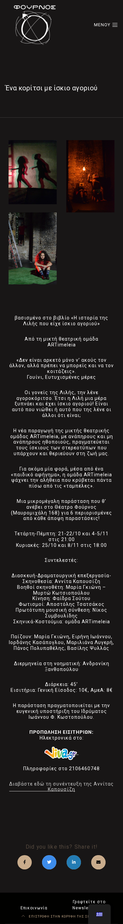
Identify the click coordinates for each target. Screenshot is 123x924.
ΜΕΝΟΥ (103, 25)
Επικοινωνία (33, 908)
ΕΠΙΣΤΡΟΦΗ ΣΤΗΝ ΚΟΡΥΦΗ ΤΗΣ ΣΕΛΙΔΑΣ (65, 916)
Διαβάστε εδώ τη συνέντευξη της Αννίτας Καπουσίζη (61, 786)
